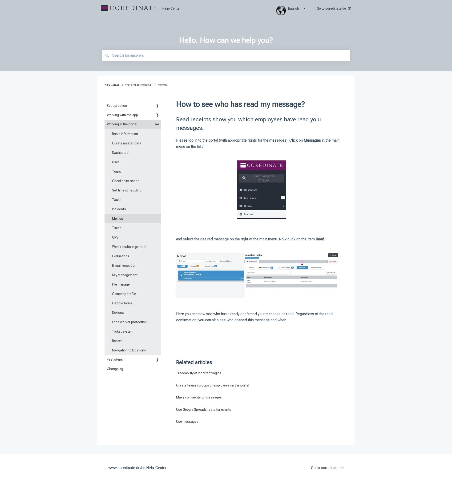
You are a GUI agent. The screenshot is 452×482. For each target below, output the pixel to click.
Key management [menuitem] (124, 275)
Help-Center (171, 8)
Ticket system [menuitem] (122, 331)
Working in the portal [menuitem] (122, 124)
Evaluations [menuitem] (120, 256)
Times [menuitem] (116, 228)
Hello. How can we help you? (226, 40)
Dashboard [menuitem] (120, 153)
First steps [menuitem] (115, 359)
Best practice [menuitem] (117, 106)
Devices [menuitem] (118, 313)
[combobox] (226, 55)
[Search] (107, 55)
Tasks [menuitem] (116, 200)
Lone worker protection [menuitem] (129, 322)
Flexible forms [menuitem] (122, 303)
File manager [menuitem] (121, 284)
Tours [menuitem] (116, 171)
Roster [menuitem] (117, 341)
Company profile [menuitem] (124, 294)
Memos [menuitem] (117, 218)
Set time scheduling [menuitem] (126, 190)
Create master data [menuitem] (126, 143)
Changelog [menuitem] (115, 369)
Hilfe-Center (112, 84)
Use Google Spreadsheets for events (203, 409)
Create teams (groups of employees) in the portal (212, 385)
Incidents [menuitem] (119, 209)
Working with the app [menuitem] (122, 115)
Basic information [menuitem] (125, 134)
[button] (157, 106)
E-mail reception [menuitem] (124, 265)
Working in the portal (138, 84)
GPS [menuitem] (115, 237)
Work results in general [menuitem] (129, 247)
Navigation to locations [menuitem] (129, 350)
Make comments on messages (199, 397)
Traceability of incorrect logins (198, 373)
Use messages (187, 421)
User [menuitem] (115, 162)
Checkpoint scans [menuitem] (125, 181)
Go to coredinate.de (331, 8)
